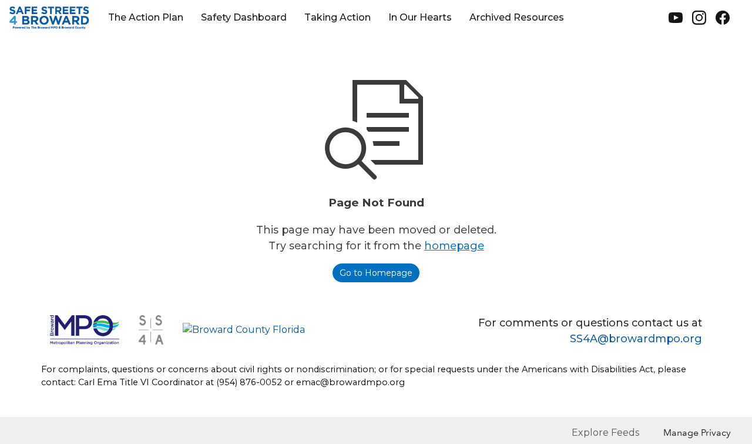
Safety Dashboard (244, 17)
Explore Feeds (605, 432)
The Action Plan (145, 17)
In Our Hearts (420, 17)
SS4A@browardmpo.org (636, 338)
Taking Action (337, 17)
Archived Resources (516, 17)
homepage (454, 245)
